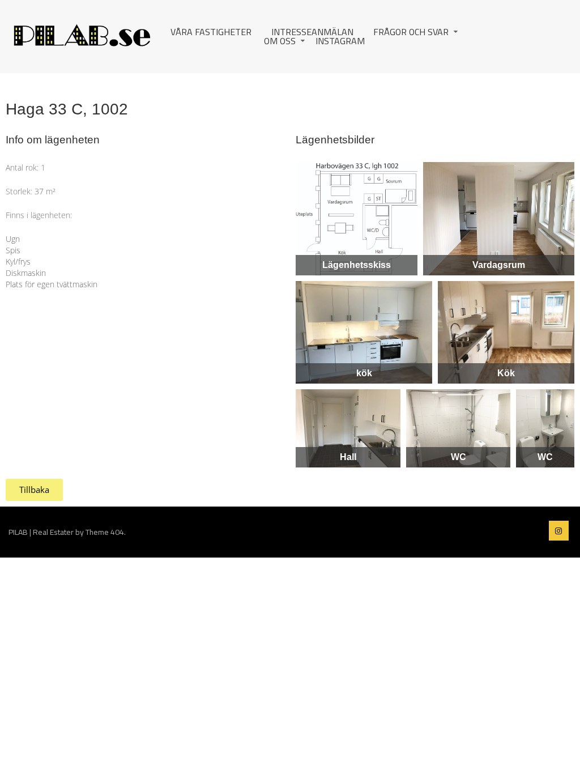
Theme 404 (105, 532)
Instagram (340, 40)
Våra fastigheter (210, 31)
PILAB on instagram (559, 531)
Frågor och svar (411, 31)
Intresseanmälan (312, 31)
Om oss (280, 40)
